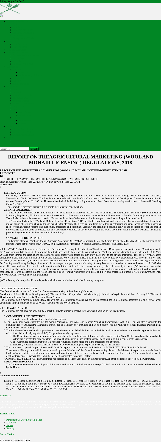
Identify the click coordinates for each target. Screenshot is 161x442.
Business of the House (17, 52)
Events (9, 137)
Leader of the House (23, 30)
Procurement (25, 120)
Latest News (25, 115)
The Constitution (21, 98)
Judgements (18, 106)
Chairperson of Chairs (23, 38)
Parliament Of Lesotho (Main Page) (24, 419)
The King (11, 422)
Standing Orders (21, 100)
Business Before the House (26, 55)
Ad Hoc (17, 81)
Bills (15, 89)
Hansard (17, 92)
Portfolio (23, 72)
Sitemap (10, 428)
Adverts (16, 117)
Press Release (25, 112)
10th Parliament (20, 47)
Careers (22, 123)
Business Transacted (23, 64)
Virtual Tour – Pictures (24, 129)
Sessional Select (20, 78)
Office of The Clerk (16, 49)
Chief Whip (18, 35)
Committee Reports (22, 95)
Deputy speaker (20, 27)
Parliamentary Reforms (30, 75)
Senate (9, 425)
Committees (12, 66)
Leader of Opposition (23, 32)
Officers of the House (17, 21)
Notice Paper (19, 58)
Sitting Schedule (21, 83)
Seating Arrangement (23, 134)
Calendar (17, 140)
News (15, 109)
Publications (12, 86)
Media (9, 126)
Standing (17, 69)
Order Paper (19, 61)
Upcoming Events (22, 143)
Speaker (17, 24)
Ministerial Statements (23, 103)
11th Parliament (20, 44)
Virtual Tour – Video (23, 132)
